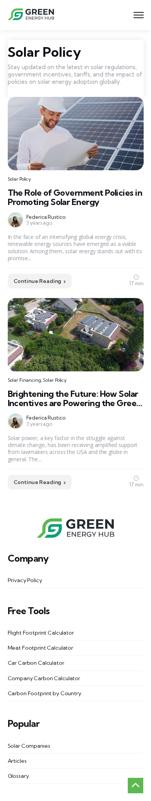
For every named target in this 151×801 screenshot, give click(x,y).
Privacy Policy (25, 580)
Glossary (18, 775)
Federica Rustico (45, 217)
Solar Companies (29, 745)
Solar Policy (19, 179)
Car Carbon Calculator (36, 662)
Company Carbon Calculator (44, 678)
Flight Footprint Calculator (41, 632)
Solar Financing (24, 380)
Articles (17, 760)
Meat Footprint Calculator (41, 647)
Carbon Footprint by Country (44, 693)
